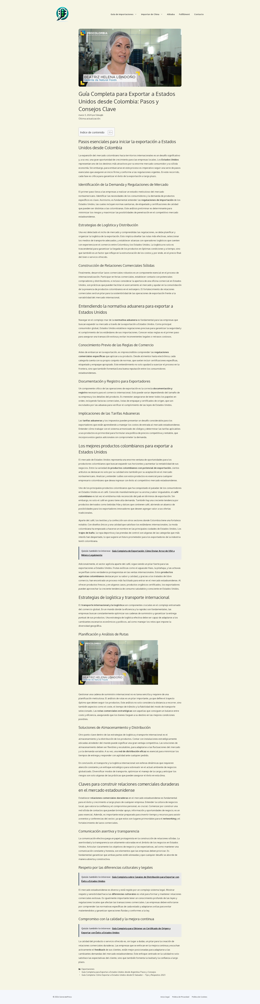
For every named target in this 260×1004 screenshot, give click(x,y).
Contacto (199, 14)
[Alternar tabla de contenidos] (109, 132)
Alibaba (171, 14)
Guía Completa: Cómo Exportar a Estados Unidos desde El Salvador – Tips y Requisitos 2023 (123, 975)
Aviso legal (165, 997)
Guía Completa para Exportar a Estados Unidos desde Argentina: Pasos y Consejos (119, 972)
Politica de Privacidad (180, 997)
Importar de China (150, 14)
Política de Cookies (199, 997)
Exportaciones (88, 969)
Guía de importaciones (122, 14)
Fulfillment (184, 14)
